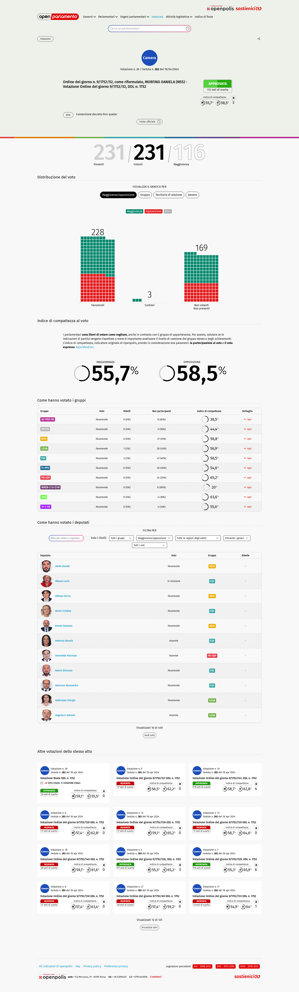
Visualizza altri (150, 927)
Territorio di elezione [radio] (169, 194)
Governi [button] (88, 16)
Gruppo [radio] (145, 194)
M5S (44, 438)
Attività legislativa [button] (177, 16)
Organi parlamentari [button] (133, 16)
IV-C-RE (45, 506)
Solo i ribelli (98, 537)
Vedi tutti (149, 735)
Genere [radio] (192, 194)
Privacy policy (92, 966)
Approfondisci (85, 347)
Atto (68, 114)
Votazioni (157, 16)
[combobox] (149, 29)
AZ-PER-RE (47, 419)
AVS (43, 497)
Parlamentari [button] (106, 16)
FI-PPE (45, 467)
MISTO (45, 429)
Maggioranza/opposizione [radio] (118, 194)
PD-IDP (45, 477)
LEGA (44, 448)
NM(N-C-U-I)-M (50, 487)
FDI (43, 458)
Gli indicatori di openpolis (55, 966)
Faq (78, 966)
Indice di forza (204, 16)
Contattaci (156, 976)
